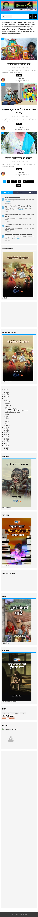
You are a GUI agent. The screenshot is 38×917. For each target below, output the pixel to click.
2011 (5, 445)
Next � (30, 182)
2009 (5, 449)
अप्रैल (7, 420)
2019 (5, 431)
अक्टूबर (7, 405)
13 (27, 161)
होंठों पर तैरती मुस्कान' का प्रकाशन (18, 158)
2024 (5, 396)
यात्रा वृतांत (16, 713)
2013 (5, 441)
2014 (5, 440)
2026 (5, 393)
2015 (5, 438)
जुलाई (6, 414)
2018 (5, 432)
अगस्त (7, 407)
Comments (31, 192)
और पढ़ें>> (19, 75)
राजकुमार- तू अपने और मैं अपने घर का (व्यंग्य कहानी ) (16, 411)
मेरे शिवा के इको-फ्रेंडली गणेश (19, 64)
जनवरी (7, 425)
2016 (5, 436)
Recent (7, 192)
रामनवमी (23, 713)
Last (18, 185)
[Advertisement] (15, 314)
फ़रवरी (7, 423)
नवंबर (6, 404)
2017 (5, 434)
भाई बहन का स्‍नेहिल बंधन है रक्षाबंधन (12, 197)
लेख (2, 39)
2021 (5, 427)
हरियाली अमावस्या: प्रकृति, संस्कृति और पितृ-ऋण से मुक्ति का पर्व (18, 234)
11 (27, 116)
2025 (5, 395)
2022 (5, 400)
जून (6, 416)
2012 (5, 443)
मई (6, 418)
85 (24, 182)
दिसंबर (7, 402)
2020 (5, 429)
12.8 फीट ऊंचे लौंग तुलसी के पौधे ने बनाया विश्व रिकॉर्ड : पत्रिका (18, 206)
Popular (19, 192)
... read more (8, 201)
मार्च (6, 422)
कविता (4, 713)
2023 (5, 398)
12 (27, 67)
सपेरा (3, 84)
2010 (5, 447)
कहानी (9, 713)
